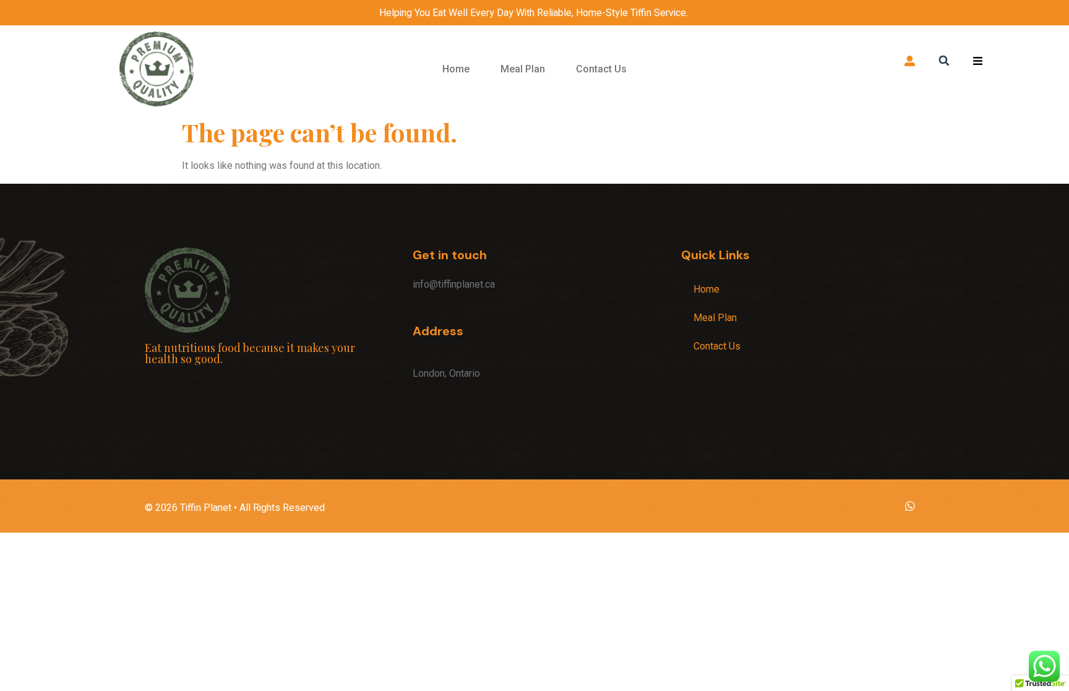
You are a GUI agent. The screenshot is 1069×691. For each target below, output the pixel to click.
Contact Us (601, 69)
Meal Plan (522, 69)
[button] (943, 60)
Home (456, 69)
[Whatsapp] (909, 506)
